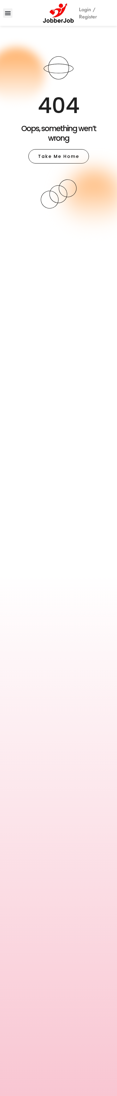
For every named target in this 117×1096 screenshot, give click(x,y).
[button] (7, 13)
